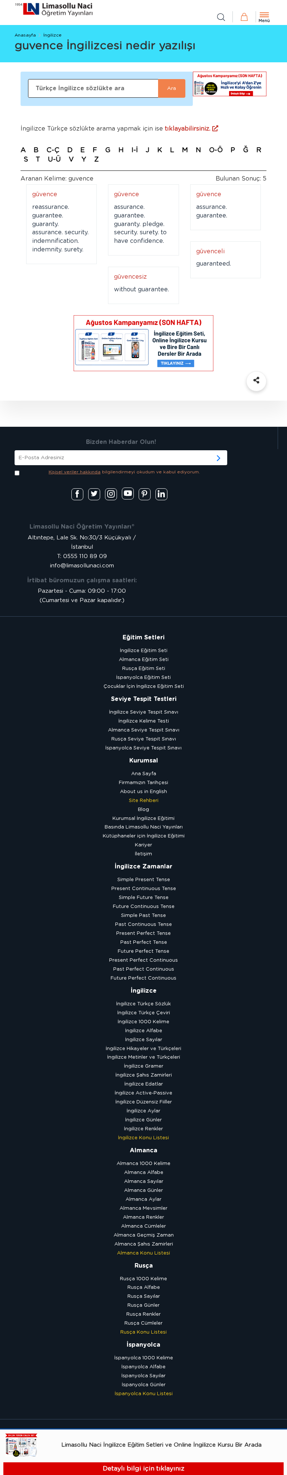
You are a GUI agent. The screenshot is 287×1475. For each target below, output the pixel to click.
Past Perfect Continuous (143, 969)
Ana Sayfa (143, 773)
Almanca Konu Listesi (143, 1253)
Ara (171, 88)
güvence (44, 194)
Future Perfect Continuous (143, 978)
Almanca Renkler (143, 1217)
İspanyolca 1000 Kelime (143, 1358)
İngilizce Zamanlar (143, 867)
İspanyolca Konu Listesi (144, 1393)
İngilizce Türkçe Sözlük (143, 1004)
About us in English (143, 791)
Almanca (143, 1150)
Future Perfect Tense (143, 951)
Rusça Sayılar (143, 1296)
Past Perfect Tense (143, 942)
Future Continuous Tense (144, 906)
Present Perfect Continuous (143, 960)
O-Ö (216, 150)
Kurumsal (143, 761)
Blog (143, 809)
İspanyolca (143, 1345)
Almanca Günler (143, 1190)
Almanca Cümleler (143, 1226)
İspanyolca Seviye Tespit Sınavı (143, 748)
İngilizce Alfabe (143, 1030)
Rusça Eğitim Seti (143, 668)
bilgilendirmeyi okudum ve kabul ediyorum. (124, 472)
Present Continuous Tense (143, 888)
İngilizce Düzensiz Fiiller (143, 1102)
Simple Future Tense (144, 897)
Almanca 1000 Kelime (143, 1163)
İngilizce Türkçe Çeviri (143, 1013)
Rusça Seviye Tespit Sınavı (143, 739)
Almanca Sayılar (143, 1181)
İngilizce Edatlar (143, 1084)
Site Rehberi (143, 800)
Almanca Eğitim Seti (144, 659)
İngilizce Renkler (143, 1129)
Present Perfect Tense (143, 933)
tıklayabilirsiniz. (188, 129)
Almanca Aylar (143, 1199)
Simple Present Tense (143, 879)
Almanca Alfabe (143, 1172)
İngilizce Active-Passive (143, 1093)
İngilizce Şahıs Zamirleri (143, 1075)
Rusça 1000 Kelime (143, 1279)
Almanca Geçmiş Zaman (144, 1235)
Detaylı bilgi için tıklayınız (143, 1468)
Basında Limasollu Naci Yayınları (144, 827)
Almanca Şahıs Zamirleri (143, 1244)
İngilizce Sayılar (143, 1039)
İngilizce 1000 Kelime (143, 1022)
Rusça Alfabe (143, 1287)
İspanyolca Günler (144, 1384)
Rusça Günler (143, 1305)
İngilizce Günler (143, 1120)
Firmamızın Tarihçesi (143, 782)
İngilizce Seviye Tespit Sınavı (143, 712)
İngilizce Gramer (143, 1066)
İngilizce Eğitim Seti (143, 650)
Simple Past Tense (143, 915)
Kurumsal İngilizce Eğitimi (143, 818)
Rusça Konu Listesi (143, 1332)
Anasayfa (25, 35)
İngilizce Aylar (143, 1111)
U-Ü (54, 159)
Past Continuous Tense (143, 924)
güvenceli (210, 251)
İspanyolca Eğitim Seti (143, 677)
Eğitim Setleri (143, 638)
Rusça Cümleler (143, 1323)
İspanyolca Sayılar (143, 1376)
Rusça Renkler (143, 1314)
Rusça (144, 1266)
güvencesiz (130, 277)
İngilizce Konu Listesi (143, 1138)
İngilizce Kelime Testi (143, 721)
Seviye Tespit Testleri (143, 699)
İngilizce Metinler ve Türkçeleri (143, 1057)
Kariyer (143, 845)
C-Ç (52, 150)
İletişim (143, 854)
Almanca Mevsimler (143, 1208)
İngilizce (52, 35)
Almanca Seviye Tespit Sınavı (143, 730)
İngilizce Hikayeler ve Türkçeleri (143, 1048)
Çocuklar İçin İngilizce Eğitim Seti (144, 686)
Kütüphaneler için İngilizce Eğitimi (144, 836)
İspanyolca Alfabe (143, 1367)
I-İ (135, 150)
